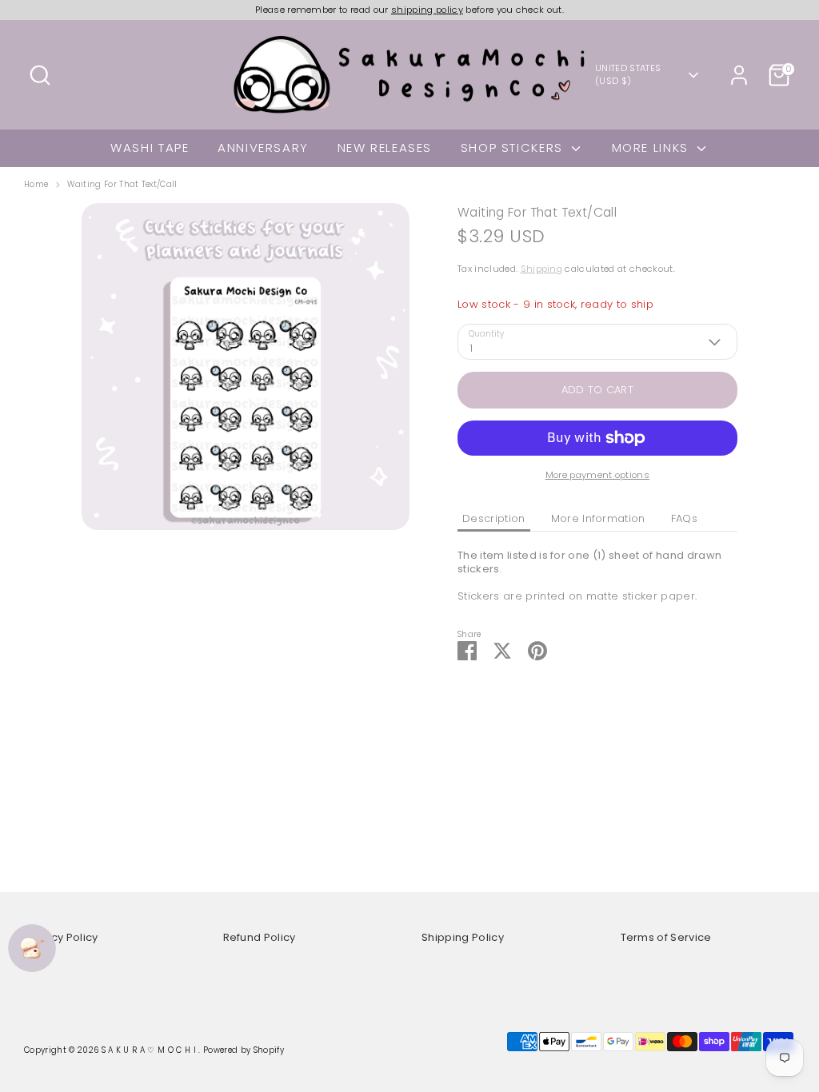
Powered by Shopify (243, 1050)
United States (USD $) (628, 74)
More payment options (597, 474)
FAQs (684, 518)
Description (493, 518)
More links (652, 147)
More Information (598, 518)
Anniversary (263, 147)
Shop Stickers (514, 147)
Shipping (542, 268)
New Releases (385, 147)
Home (36, 184)
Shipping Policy (462, 937)
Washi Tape (149, 147)
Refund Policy (259, 937)
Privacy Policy (61, 937)
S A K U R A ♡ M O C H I (150, 1050)
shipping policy (427, 9)
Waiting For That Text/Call (122, 184)
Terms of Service (666, 937)
